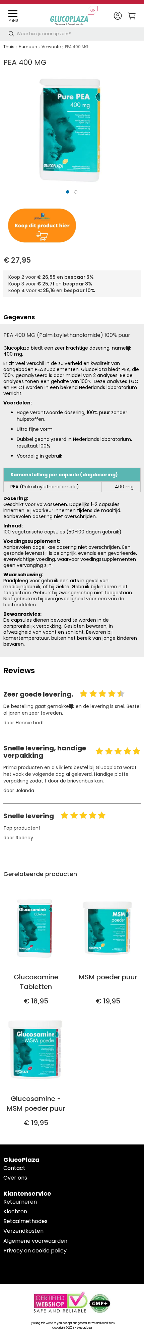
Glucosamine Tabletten (36, 981)
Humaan (28, 46)
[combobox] (72, 33)
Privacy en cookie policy (35, 1250)
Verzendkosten (23, 1231)
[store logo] (74, 15)
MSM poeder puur (108, 977)
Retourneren (20, 1202)
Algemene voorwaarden (35, 1241)
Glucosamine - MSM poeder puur (36, 1103)
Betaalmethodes (25, 1221)
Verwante (51, 46)
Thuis (8, 46)
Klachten (15, 1211)
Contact (14, 1168)
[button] (118, 16)
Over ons (15, 1178)
